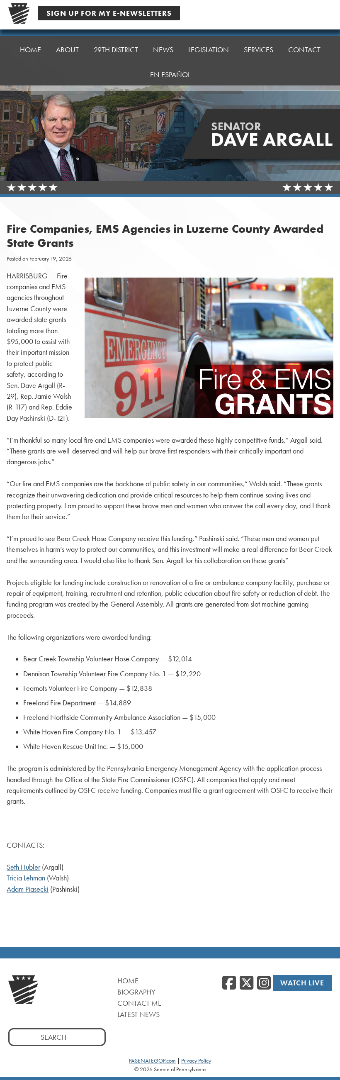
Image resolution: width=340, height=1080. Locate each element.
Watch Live (302, 982)
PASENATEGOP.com (152, 1060)
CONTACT (304, 49)
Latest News (138, 1014)
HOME (30, 49)
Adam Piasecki (28, 889)
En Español (170, 74)
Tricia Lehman (26, 878)
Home (127, 980)
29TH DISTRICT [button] (116, 49)
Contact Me (139, 1003)
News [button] (163, 49)
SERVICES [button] (258, 49)
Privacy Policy (196, 1060)
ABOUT (67, 49)
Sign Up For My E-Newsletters (109, 13)
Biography (136, 992)
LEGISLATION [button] (208, 49)
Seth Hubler (23, 867)
